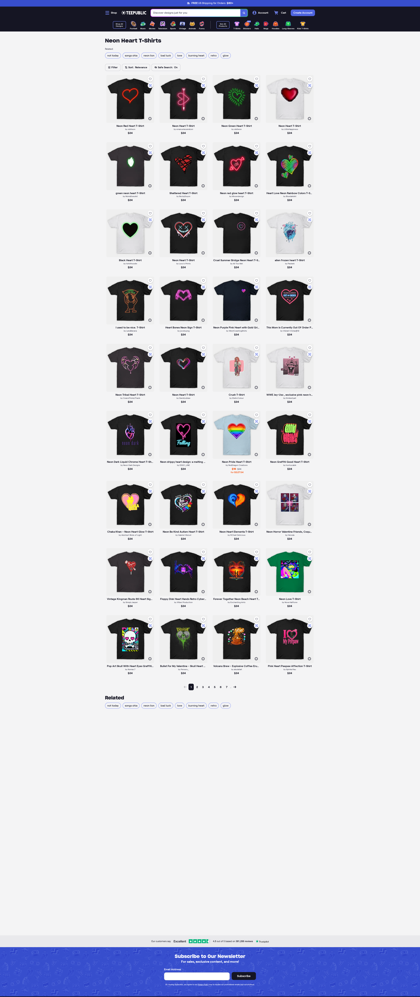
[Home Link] (134, 13)
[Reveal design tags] (150, 118)
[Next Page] (234, 687)
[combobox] (196, 13)
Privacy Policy (203, 985)
